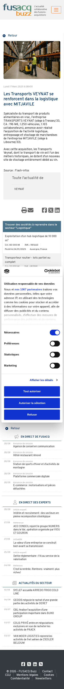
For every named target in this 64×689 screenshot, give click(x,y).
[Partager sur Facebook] (44, 210)
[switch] (55, 343)
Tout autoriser (32, 391)
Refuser (32, 414)
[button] (10, 35)
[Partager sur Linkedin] (57, 210)
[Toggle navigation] (56, 9)
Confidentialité (20, 678)
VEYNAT (19, 189)
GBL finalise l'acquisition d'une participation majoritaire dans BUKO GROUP (33, 613)
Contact (47, 671)
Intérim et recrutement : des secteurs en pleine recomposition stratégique (36, 515)
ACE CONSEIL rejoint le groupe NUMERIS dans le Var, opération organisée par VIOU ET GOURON (36, 530)
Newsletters (43, 678)
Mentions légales (27, 675)
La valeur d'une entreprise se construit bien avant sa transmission (34, 544)
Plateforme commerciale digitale (31, 476)
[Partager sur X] (50, 210)
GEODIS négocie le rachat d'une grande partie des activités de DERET (35, 601)
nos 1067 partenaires (28, 289)
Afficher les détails (41, 380)
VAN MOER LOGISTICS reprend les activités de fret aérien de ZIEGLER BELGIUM (33, 640)
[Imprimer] (24, 210)
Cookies (49, 675)
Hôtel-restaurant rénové (27, 455)
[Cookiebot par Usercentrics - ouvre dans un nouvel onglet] (45, 271)
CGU (8, 675)
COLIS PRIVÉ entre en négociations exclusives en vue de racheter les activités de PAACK (33, 626)
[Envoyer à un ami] (30, 210)
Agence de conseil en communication (34, 446)
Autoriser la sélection (32, 403)
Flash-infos (22, 170)
